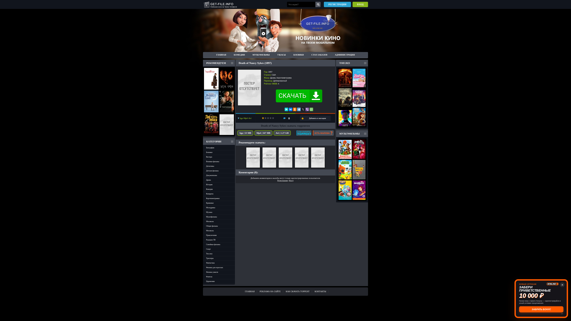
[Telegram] (299, 109)
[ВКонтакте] (290, 109)
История (209, 184)
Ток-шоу (209, 254)
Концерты (209, 194)
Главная (221, 55)
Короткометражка (284, 78)
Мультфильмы (261, 55)
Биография (210, 148)
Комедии (239, 55)
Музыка (209, 212)
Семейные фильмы (213, 244)
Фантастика (210, 263)
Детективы (210, 166)
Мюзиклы (210, 221)
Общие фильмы (212, 226)
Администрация (345, 55)
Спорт (208, 249)
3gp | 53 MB (245, 133)
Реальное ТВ (210, 240)
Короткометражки (212, 198)
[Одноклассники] (295, 109)
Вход (360, 4)
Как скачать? (304, 133)
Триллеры (210, 258)
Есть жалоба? (323, 133)
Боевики (298, 55)
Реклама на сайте (270, 291)
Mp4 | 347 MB (263, 133)
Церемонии (210, 281)
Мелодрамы (210, 208)
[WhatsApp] (311, 109)
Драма (208, 180)
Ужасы (281, 55)
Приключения (211, 235)
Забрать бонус (541, 309)
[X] (303, 109)
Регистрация (337, 4)
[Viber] (307, 109)
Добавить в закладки (317, 118)
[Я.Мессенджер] (286, 109)
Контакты (320, 291)
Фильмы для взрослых (214, 267)
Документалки (211, 175)
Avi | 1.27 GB (282, 133)
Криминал (210, 203)
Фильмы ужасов (212, 272)
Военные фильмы (212, 161)
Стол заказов (319, 55)
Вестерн (209, 157)
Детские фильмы (212, 171)
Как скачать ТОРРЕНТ (298, 291)
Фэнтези (209, 277)
